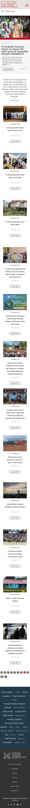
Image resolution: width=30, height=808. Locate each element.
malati (17, 727)
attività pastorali (19, 707)
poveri (21, 734)
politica (13, 735)
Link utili (14, 777)
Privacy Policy (14, 786)
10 (1, 676)
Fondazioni (14, 768)
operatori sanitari (21, 731)
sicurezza (21, 738)
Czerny (18, 692)
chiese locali (8, 711)
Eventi (25, 692)
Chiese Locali (10, 11)
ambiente (8, 707)
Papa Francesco (19, 696)
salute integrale (10, 738)
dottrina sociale (20, 715)
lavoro (11, 727)
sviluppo (17, 742)
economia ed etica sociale (14, 723)
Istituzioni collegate (14, 764)
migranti (25, 727)
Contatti (14, 773)
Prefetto (14, 700)
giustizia (4, 727)
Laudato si (6, 696)
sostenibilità (7, 742)
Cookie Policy (15, 790)
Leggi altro (8, 69)
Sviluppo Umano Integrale (14, 704)
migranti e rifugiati (7, 731)
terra (23, 742)
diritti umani (8, 715)
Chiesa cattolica (7, 692)
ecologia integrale (14, 719)
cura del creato (20, 711)
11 (5, 676)
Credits (14, 782)
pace (6, 735)
